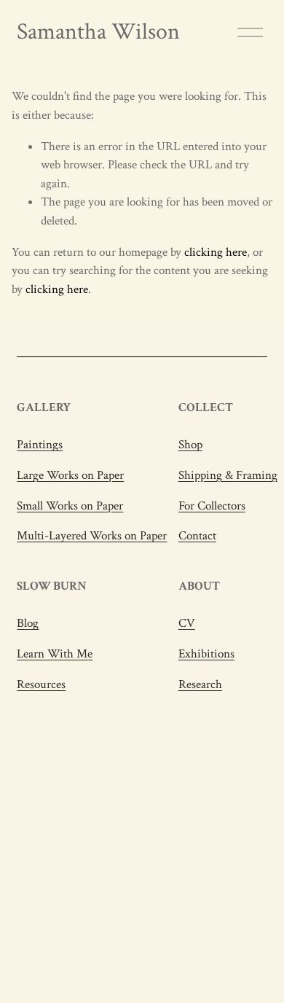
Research (200, 684)
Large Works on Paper (70, 475)
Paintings (40, 445)
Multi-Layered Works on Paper (92, 536)
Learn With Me (54, 654)
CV (186, 623)
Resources (41, 684)
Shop (190, 445)
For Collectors (211, 506)
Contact (197, 536)
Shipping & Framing (227, 475)
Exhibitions (206, 654)
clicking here (215, 252)
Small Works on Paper (70, 506)
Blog (28, 623)
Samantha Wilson (98, 31)
